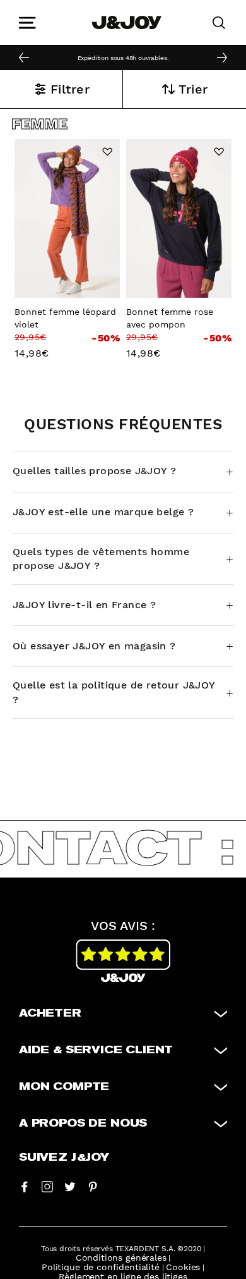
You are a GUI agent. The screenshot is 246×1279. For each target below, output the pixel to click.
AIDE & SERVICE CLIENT (96, 1050)
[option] (123, 56)
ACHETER (50, 1013)
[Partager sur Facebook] (24, 1186)
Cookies (183, 1267)
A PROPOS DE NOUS (83, 1123)
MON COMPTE (64, 1086)
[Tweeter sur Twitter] (70, 1186)
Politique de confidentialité (101, 1267)
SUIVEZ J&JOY (64, 1157)
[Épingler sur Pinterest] (92, 1186)
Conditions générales (121, 1257)
